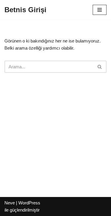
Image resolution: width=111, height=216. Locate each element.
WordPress (29, 202)
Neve (9, 202)
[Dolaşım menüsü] (100, 10)
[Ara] (100, 67)
